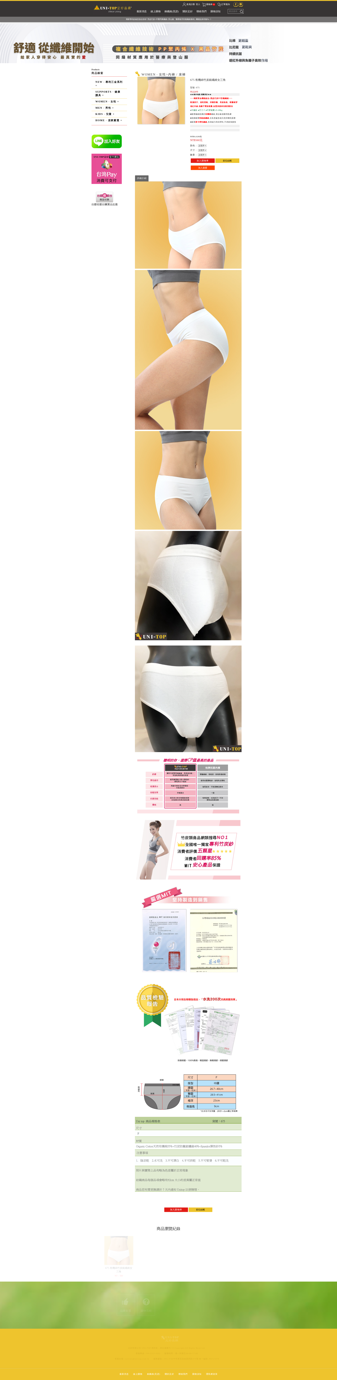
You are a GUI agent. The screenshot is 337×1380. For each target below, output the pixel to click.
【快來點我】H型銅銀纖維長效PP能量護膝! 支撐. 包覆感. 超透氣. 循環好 (168, 21)
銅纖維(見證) (172, 14)
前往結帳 (227, 160)
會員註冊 (190, 5)
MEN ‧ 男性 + (104, 107)
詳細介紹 (142, 178)
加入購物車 (203, 160)
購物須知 (215, 14)
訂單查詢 (225, 5)
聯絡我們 (202, 14)
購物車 (210, 5)
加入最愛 (202, 168)
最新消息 (142, 14)
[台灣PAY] (106, 169)
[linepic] (106, 141)
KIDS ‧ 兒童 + (105, 114)
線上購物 (156, 14)
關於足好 (188, 14)
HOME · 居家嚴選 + (108, 120)
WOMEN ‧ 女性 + (107, 101)
